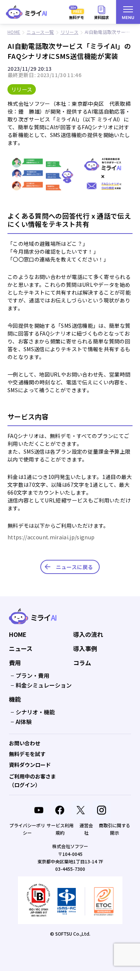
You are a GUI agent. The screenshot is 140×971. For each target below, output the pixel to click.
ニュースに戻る (74, 567)
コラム (82, 663)
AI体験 (24, 722)
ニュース (20, 649)
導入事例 (85, 649)
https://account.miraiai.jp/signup (51, 537)
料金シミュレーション (44, 685)
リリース (21, 89)
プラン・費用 (32, 675)
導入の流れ (88, 635)
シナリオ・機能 (35, 712)
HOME (18, 635)
